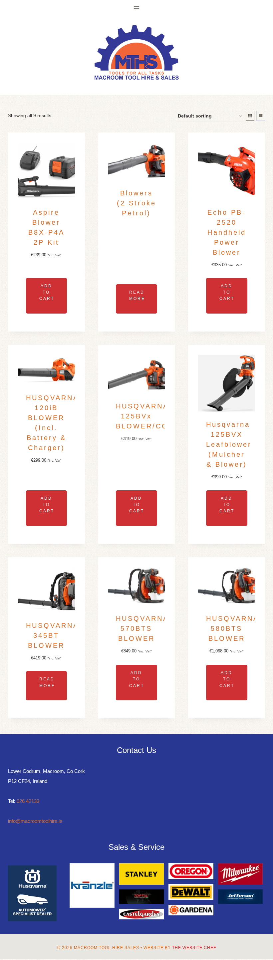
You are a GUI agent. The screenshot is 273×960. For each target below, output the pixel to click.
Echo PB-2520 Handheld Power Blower (226, 232)
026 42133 (28, 801)
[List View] (260, 116)
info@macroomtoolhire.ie (35, 821)
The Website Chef (194, 947)
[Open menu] (137, 8)
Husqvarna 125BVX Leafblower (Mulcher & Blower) (229, 444)
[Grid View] (250, 116)
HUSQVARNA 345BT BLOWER (52, 635)
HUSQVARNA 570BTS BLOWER (142, 628)
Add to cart (46, 292)
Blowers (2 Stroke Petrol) (136, 203)
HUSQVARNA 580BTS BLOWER (232, 628)
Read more (137, 295)
